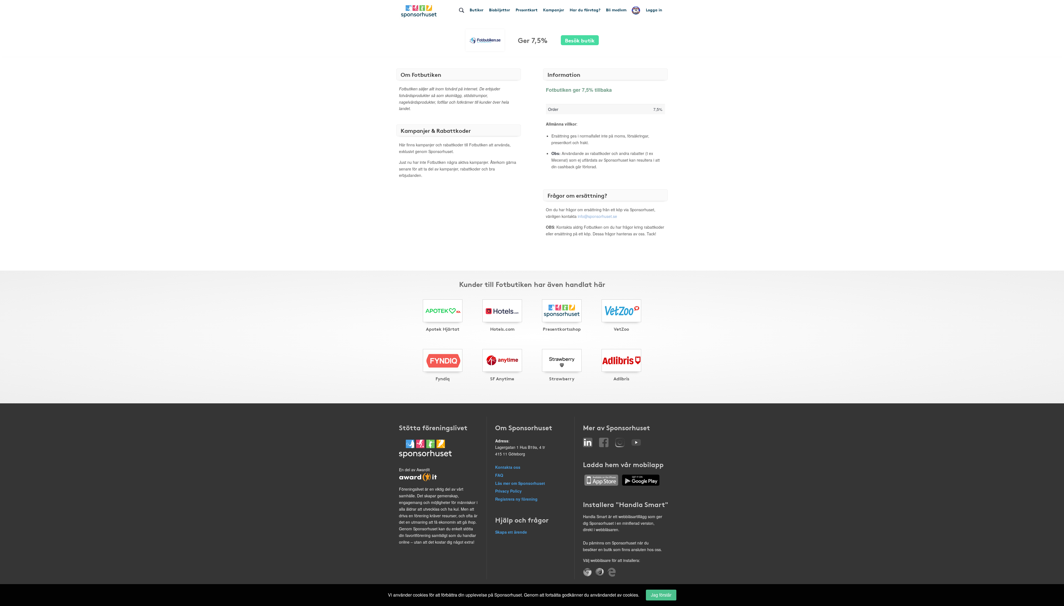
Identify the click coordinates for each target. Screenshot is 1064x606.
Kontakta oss (507, 467)
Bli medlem (616, 9)
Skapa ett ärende (511, 532)
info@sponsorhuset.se (597, 216)
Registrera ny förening (516, 499)
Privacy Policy (508, 491)
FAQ (499, 475)
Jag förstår (661, 595)
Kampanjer (553, 9)
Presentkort (527, 9)
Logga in (654, 9)
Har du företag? (585, 9)
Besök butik (580, 40)
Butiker (477, 9)
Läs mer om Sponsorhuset (520, 483)
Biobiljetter (499, 9)
